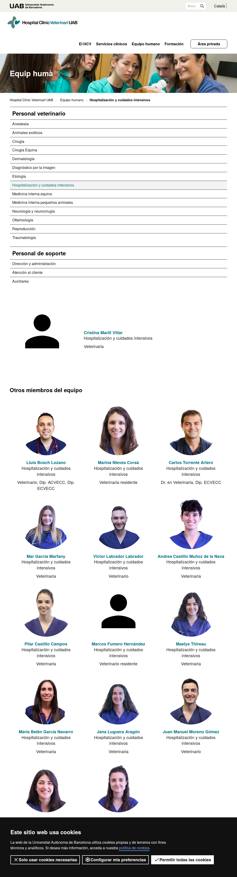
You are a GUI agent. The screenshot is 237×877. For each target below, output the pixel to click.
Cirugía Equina (24, 150)
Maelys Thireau (191, 644)
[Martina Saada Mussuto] (46, 786)
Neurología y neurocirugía (33, 211)
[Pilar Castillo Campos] (46, 611)
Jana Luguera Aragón (118, 732)
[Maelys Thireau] (190, 611)
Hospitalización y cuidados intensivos (43, 185)
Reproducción (23, 228)
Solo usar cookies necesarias (48, 860)
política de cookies (134, 847)
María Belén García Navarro (46, 732)
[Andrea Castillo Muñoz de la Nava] (190, 523)
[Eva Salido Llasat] (118, 786)
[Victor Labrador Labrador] (118, 523)
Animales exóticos (27, 132)
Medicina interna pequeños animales (42, 202)
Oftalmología (22, 220)
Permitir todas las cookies (185, 860)
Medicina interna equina (32, 193)
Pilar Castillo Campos (46, 644)
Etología (19, 176)
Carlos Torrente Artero (191, 462)
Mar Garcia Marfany (46, 556)
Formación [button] (174, 44)
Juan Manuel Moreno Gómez (191, 732)
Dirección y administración (34, 263)
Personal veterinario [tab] (38, 113)
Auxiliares (20, 281)
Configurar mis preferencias (118, 860)
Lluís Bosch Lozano (46, 462)
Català (219, 6)
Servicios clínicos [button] (111, 44)
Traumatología (24, 237)
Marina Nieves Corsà (118, 462)
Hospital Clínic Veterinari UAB (31, 99)
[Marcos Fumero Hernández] (118, 611)
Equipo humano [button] (146, 44)
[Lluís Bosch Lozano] (46, 429)
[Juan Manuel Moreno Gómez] (190, 699)
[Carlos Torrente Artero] (190, 429)
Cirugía (18, 141)
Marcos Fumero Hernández (118, 644)
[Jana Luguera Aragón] (118, 699)
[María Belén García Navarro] (46, 699)
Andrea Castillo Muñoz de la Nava (191, 556)
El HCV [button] (85, 44)
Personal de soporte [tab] (39, 253)
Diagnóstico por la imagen (33, 167)
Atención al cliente (27, 272)
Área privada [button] (209, 43)
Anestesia (20, 123)
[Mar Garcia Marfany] (46, 523)
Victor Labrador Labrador (118, 556)
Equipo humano (72, 99)
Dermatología (23, 158)
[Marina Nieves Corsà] (118, 429)
